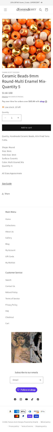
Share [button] (7, 193)
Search (8, 280)
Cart (7, 323)
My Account (10, 250)
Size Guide (7, 183)
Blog (7, 244)
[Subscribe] (40, 380)
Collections (10, 225)
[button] (5, 10)
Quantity (5, 112)
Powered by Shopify (31, 422)
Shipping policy (41, 426)
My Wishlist (10, 262)
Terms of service (27, 426)
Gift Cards (9, 256)
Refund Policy (11, 292)
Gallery (8, 238)
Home (8, 219)
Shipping (5, 97)
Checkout (9, 317)
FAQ (7, 311)
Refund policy (45, 422)
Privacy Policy (11, 305)
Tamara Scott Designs (16, 422)
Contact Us (10, 286)
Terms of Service (12, 298)
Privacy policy (14, 426)
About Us (9, 231)
